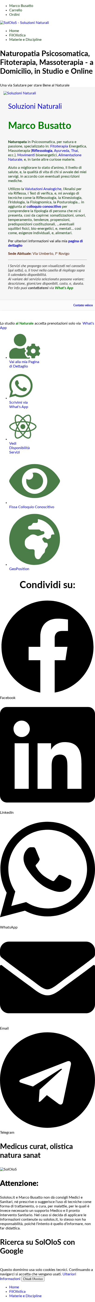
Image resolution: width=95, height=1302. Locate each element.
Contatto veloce (83, 305)
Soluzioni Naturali (35, 106)
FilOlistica (17, 35)
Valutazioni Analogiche (43, 189)
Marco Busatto (21, 6)
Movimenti (26, 155)
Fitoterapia (59, 146)
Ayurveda (61, 151)
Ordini (14, 14)
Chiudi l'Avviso (33, 1279)
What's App (64, 288)
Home (14, 31)
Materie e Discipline (25, 39)
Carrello (15, 10)
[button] (47, 649)
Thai (74, 151)
